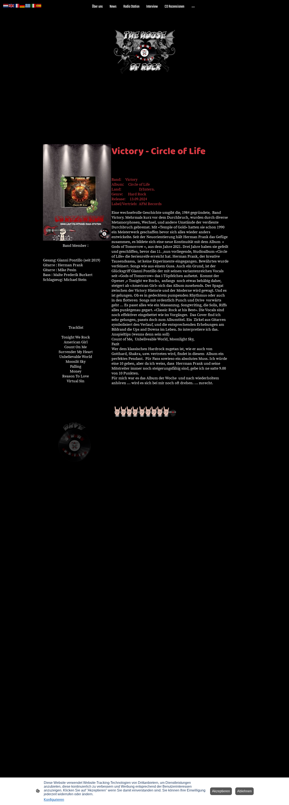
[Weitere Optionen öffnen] (193, 6)
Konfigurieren (54, 799)
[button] (6, 5)
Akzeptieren (221, 791)
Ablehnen (244, 791)
